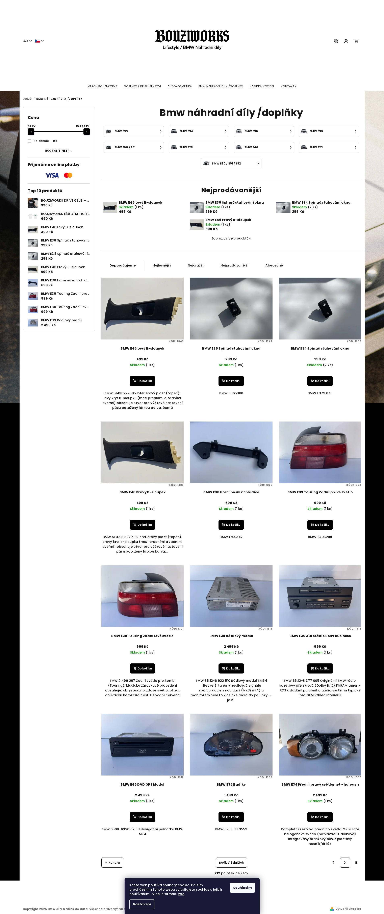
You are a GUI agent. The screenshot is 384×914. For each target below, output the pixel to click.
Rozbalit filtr (57, 150)
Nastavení (142, 904)
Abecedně (274, 265)
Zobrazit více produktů (230, 238)
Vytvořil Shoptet (348, 909)
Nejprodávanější (235, 265)
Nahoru (114, 863)
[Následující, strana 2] (345, 863)
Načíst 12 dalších (231, 863)
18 (356, 863)
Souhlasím (242, 887)
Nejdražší (196, 265)
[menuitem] (102, 86)
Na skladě (45, 141)
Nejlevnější (162, 265)
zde (181, 894)
